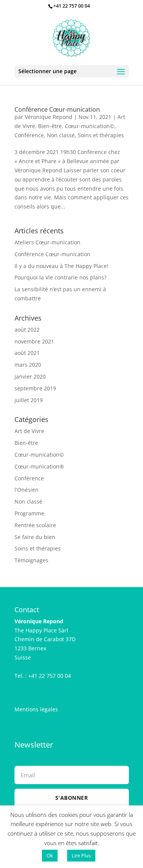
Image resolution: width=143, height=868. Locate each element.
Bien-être (50, 126)
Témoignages (31, 560)
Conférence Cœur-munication (57, 109)
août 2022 (27, 329)
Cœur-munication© (89, 126)
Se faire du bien (34, 537)
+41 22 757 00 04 (71, 6)
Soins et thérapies (101, 135)
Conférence (29, 135)
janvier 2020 (30, 376)
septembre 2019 (35, 388)
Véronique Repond (48, 116)
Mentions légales (36, 709)
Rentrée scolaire (35, 525)
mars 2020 (27, 364)
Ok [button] (50, 855)
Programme (29, 513)
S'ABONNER (71, 797)
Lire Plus (81, 855)
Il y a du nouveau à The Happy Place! (61, 266)
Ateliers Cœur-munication (47, 242)
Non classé (61, 135)
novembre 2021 (34, 341)
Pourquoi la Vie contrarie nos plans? (60, 277)
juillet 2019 (28, 400)
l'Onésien (26, 489)
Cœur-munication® (39, 466)
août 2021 (27, 352)
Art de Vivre (29, 431)
